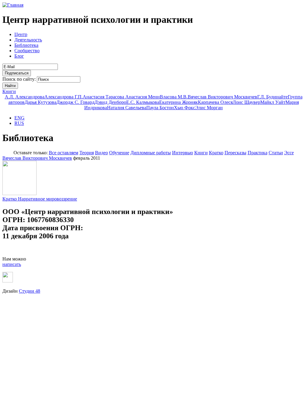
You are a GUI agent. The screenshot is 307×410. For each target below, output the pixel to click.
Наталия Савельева (126, 107)
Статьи (276, 152)
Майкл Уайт (272, 102)
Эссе (289, 152)
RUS (19, 123)
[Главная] (12, 5)
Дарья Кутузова (40, 102)
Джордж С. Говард (75, 102)
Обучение (119, 152)
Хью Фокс (184, 107)
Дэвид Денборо (110, 102)
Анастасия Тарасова (104, 96)
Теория (86, 152)
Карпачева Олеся (215, 102)
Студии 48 (29, 291)
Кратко (216, 152)
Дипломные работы (150, 152)
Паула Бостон (160, 107)
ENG (19, 117)
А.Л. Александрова (24, 96)
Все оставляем (63, 152)
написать (11, 264)
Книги (9, 91)
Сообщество (27, 50)
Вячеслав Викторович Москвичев (222, 96)
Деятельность (28, 39)
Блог (19, 56)
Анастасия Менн (142, 96)
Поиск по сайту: (19, 79)
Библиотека (26, 45)
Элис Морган (209, 107)
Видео (101, 152)
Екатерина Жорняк (178, 102)
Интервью (182, 152)
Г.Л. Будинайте (272, 96)
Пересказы (235, 152)
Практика (257, 152)
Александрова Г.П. (63, 96)
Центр (20, 34)
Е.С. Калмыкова (142, 102)
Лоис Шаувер (246, 102)
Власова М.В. (174, 96)
